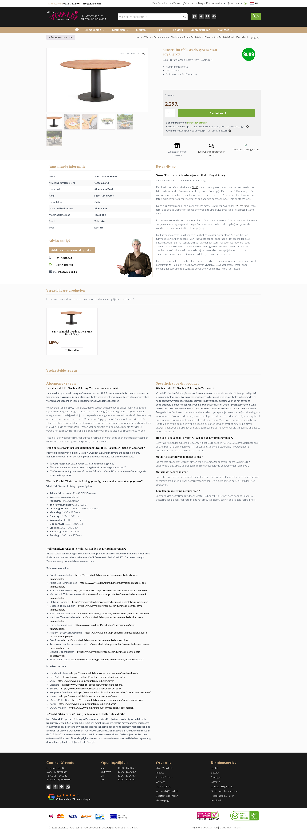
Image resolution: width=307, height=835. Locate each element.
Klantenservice (214, 3)
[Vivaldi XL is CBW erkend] (244, 815)
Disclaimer (225, 827)
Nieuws (160, 772)
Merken (141, 29)
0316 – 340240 (59, 775)
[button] (104, 30)
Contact (223, 29)
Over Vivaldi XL (160, 3)
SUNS (195, 187)
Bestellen (216, 113)
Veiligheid (216, 800)
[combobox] (254, 3)
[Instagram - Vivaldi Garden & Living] (195, 16)
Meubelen (118, 29)
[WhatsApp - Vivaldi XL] (213, 16)
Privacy (237, 827)
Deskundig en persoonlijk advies (211, 153)
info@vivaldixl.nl (62, 779)
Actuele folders (164, 777)
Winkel (148, 37)
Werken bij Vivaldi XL (183, 3)
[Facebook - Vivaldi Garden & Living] (201, 16)
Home (139, 37)
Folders (178, 29)
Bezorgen (216, 777)
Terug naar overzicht (61, 37)
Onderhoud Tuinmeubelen (225, 790)
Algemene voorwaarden (205, 827)
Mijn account (233, 3)
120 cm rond (242, 205)
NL (256, 3)
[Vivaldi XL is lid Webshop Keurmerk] (208, 814)
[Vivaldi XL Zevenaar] (62, 15)
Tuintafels (176, 37)
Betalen (215, 772)
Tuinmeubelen (92, 29)
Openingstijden (200, 29)
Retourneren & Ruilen (222, 795)
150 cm (207, 37)
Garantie (215, 781)
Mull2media (131, 827)
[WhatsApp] (244, 3)
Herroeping (162, 800)
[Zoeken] (184, 16)
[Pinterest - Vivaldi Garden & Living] (207, 16)
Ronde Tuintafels (192, 37)
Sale (159, 29)
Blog (200, 3)
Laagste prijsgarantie (222, 786)
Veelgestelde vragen (167, 795)
